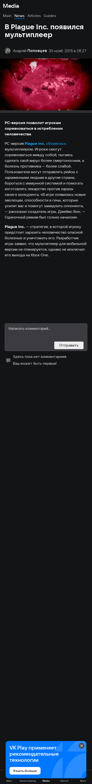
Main (7, 15)
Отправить (69, 345)
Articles (34, 15)
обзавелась (56, 143)
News (19, 15)
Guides (50, 15)
